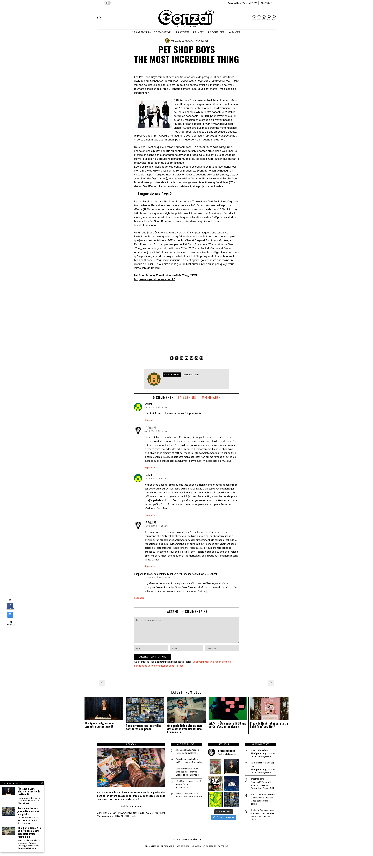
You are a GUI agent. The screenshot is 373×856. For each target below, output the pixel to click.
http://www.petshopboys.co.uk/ (154, 279)
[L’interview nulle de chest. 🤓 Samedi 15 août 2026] (215, 783)
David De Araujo (184, 40)
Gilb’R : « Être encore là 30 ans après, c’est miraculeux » (227, 725)
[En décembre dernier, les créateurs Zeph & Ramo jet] (231, 799)
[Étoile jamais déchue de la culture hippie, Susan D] (231, 766)
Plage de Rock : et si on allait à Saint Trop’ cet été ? (269, 725)
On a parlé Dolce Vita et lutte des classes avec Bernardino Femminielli (185, 729)
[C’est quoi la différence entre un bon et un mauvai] (231, 783)
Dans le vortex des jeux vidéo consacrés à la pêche (143, 727)
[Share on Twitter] (10, 616)
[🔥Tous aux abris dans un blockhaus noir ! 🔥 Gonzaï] (215, 799)
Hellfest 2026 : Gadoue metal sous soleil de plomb (262, 816)
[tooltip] (254, 17)
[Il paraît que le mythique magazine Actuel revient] (215, 766)
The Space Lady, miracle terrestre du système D (99, 725)
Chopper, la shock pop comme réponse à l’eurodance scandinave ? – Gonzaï (175, 574)
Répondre (150, 420)
